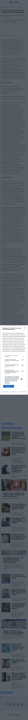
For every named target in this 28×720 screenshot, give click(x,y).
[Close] (24, 328)
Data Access (14, 391)
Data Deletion (5, 391)
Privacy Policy (22, 391)
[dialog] (14, 360)
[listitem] (14, 356)
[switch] (22, 360)
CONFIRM (8, 386)
